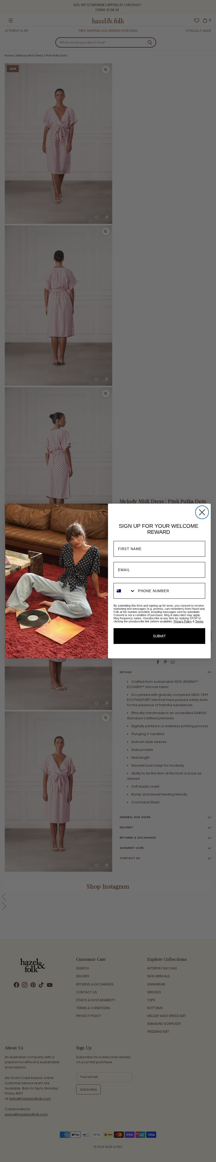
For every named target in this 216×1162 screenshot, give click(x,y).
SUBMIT (159, 636)
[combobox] (124, 590)
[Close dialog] (202, 512)
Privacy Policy (183, 621)
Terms (199, 621)
